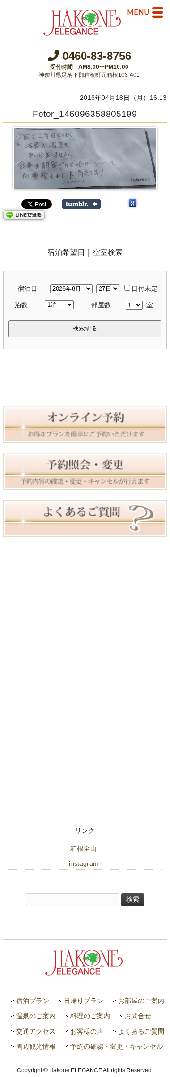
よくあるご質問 (141, 1031)
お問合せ (138, 1015)
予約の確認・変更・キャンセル (116, 1046)
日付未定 (144, 288)
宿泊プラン (32, 1000)
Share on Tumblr (81, 204)
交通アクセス (36, 1031)
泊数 (21, 305)
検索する (85, 328)
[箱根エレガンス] (83, 32)
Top (161, 1069)
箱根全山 (83, 848)
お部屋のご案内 (141, 1000)
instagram (84, 863)
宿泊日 (27, 288)
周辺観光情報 (36, 1046)
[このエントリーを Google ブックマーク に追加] (132, 204)
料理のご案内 (90, 1015)
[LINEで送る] (24, 215)
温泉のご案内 (36, 1015)
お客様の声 (86, 1031)
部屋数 (101, 305)
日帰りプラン (83, 1000)
